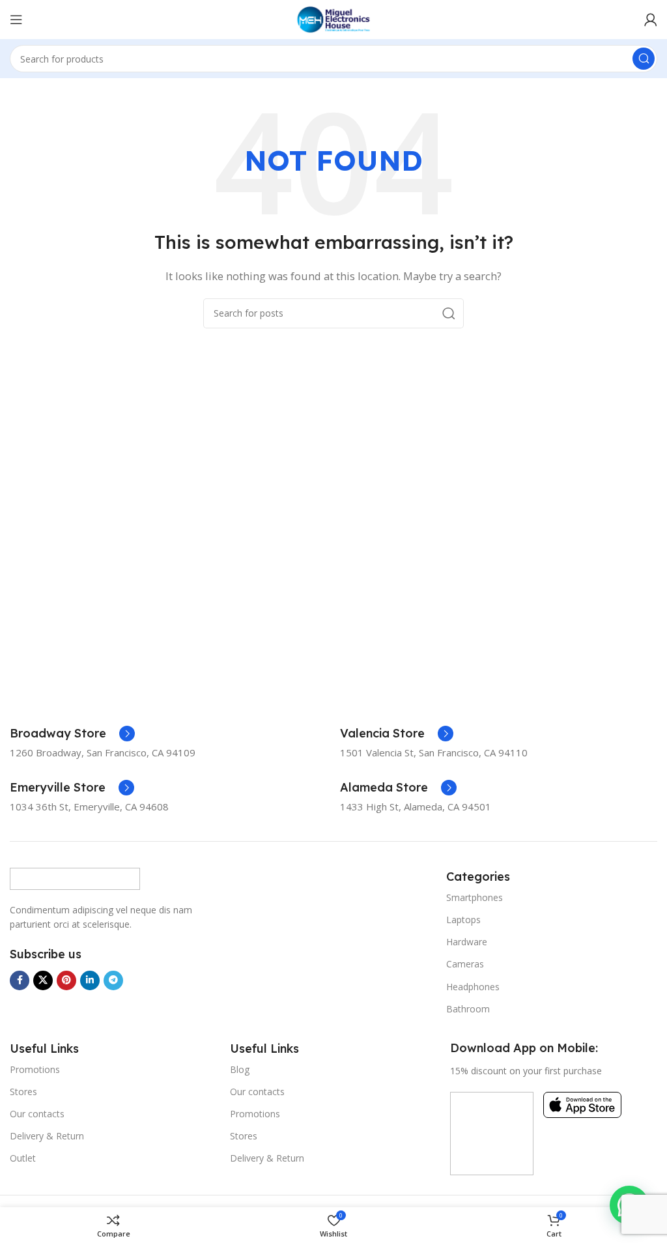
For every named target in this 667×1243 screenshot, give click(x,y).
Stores (23, 1091)
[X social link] (43, 980)
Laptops (463, 919)
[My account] (651, 20)
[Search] (643, 59)
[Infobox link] (72, 733)
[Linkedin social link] (90, 980)
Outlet (23, 1158)
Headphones (473, 986)
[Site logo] (333, 18)
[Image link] (75, 877)
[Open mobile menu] (16, 20)
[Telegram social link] (113, 980)
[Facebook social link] (19, 980)
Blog (239, 1069)
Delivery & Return (47, 1136)
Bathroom (468, 1009)
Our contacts (37, 1113)
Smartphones (474, 897)
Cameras (465, 964)
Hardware (466, 942)
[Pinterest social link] (66, 980)
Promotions (35, 1069)
